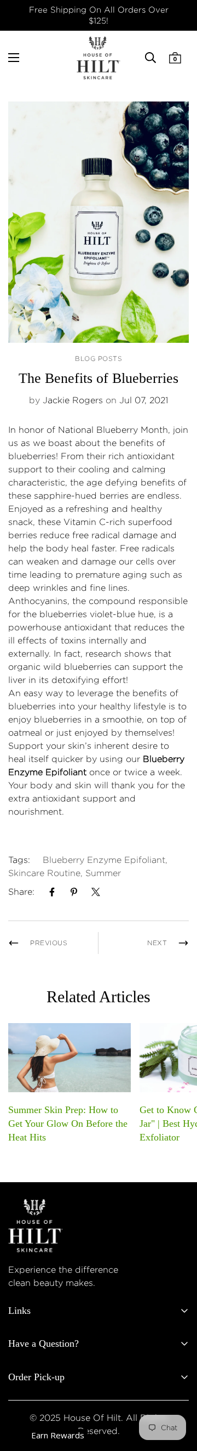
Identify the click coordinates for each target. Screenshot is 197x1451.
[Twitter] (95, 892)
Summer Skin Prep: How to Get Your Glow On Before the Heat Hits (68, 1123)
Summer (103, 873)
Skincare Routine (44, 873)
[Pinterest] (73, 892)
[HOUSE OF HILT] (98, 58)
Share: (21, 891)
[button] (175, 57)
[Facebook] (52, 892)
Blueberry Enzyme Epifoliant (104, 860)
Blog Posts (98, 358)
